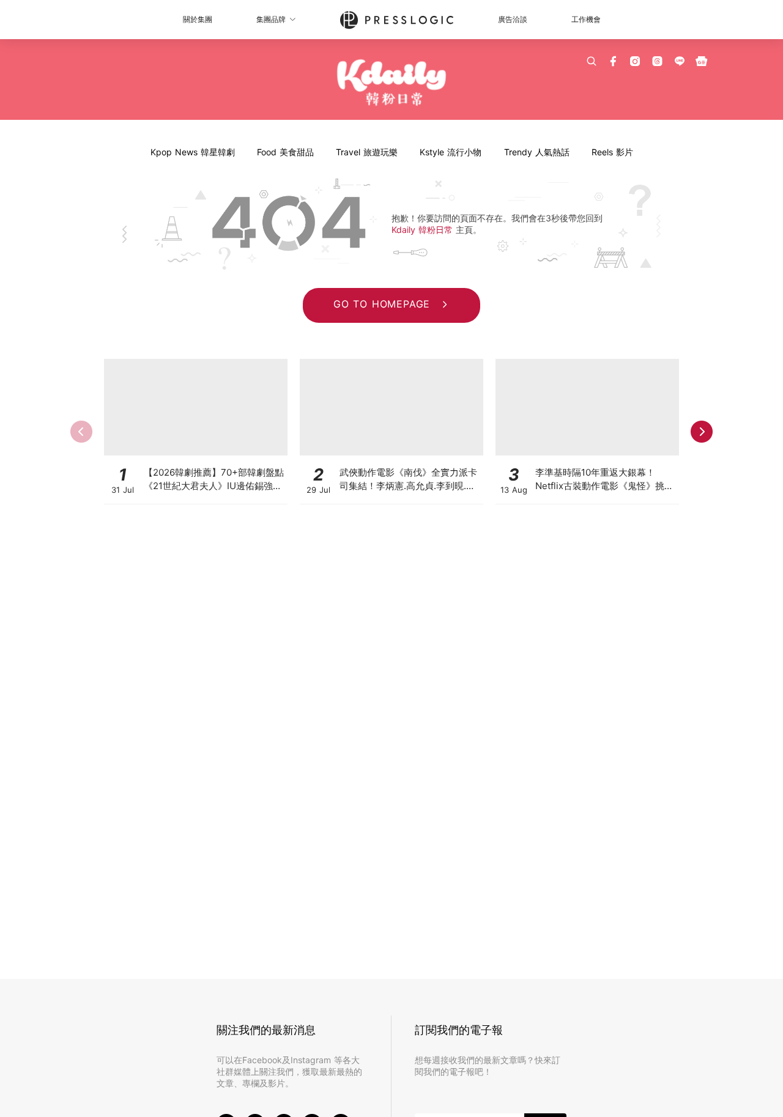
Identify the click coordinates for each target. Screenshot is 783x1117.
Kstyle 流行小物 (450, 152)
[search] (591, 61)
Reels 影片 (612, 152)
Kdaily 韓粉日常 (424, 229)
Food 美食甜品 (285, 152)
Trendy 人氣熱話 (537, 152)
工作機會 (586, 19)
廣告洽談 (512, 19)
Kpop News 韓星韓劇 (192, 152)
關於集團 (197, 19)
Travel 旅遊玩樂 (367, 152)
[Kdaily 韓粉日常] (392, 83)
